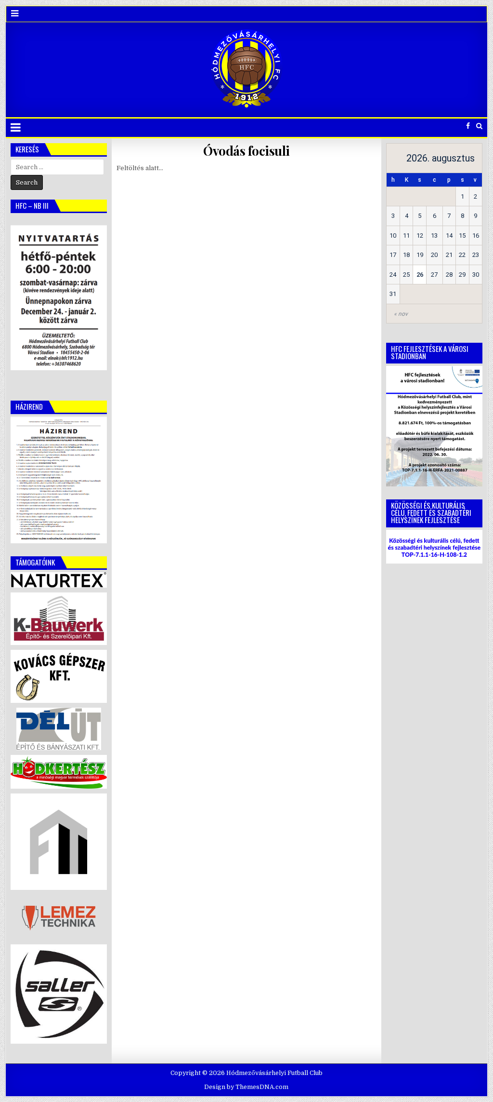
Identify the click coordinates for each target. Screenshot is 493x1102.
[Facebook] (468, 126)
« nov (401, 313)
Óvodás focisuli (246, 150)
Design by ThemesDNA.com (246, 1087)
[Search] (479, 126)
